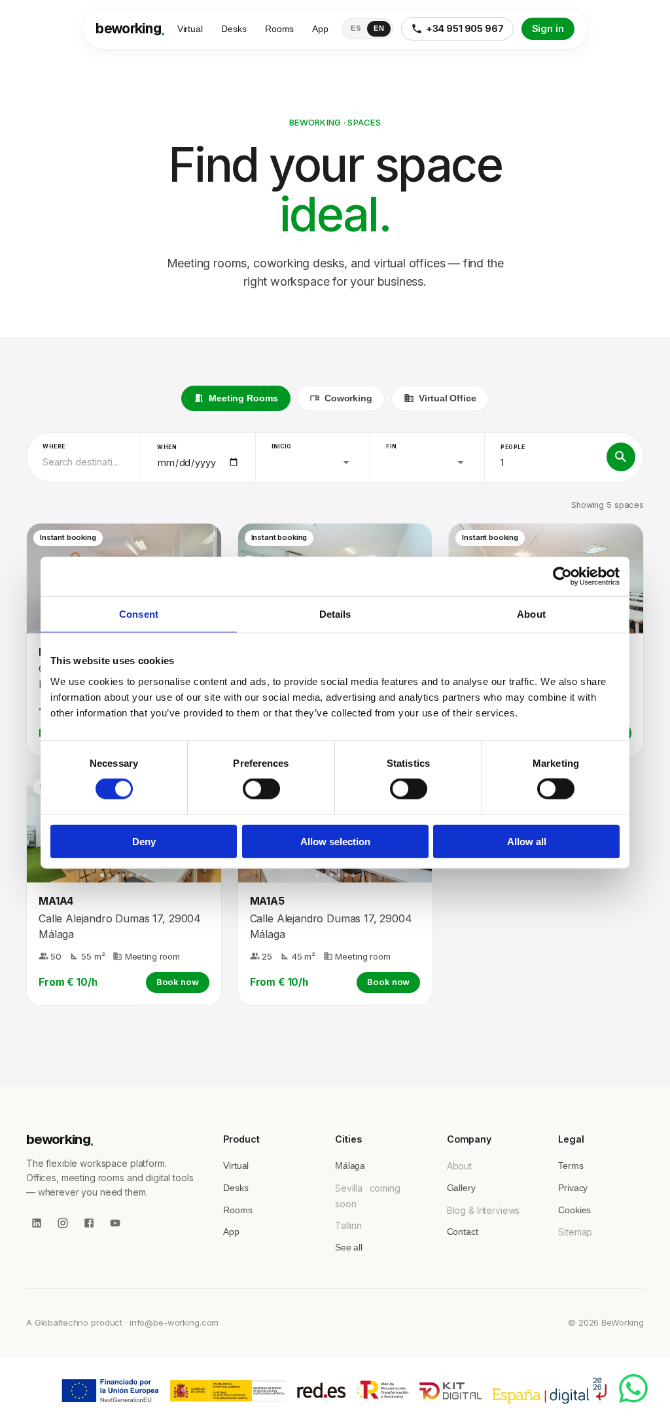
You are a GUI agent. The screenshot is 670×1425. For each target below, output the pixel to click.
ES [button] (356, 28)
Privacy (573, 1187)
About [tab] (531, 614)
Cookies (574, 1210)
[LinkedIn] (36, 1223)
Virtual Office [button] (447, 398)
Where (54, 446)
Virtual (190, 29)
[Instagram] (62, 1223)
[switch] (261, 789)
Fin (391, 446)
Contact (462, 1231)
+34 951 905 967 (465, 28)
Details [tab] (335, 614)
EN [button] (379, 28)
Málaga (350, 1165)
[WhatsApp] (633, 1388)
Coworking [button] (348, 398)
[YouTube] (115, 1223)
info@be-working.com (174, 1322)
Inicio (281, 446)
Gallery (461, 1187)
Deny (144, 841)
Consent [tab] (138, 614)
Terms (570, 1165)
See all (348, 1247)
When (167, 446)
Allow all (526, 841)
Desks (234, 29)
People (513, 446)
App (320, 29)
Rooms (279, 29)
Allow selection (335, 841)
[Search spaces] (621, 457)
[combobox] (84, 462)
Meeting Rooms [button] (243, 398)
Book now (177, 982)
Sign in (548, 28)
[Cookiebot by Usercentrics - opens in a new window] (562, 576)
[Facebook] (89, 1223)
